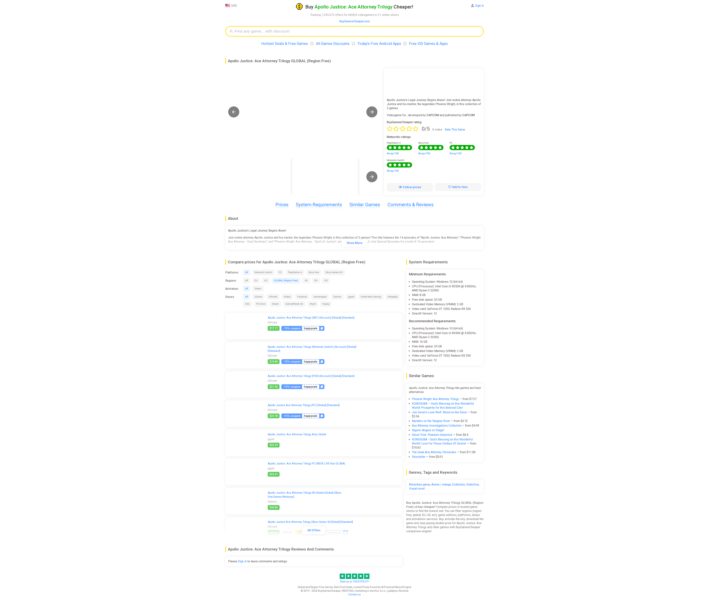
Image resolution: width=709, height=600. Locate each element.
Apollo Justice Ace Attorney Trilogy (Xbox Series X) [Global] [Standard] (310, 522)
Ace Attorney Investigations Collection (436, 425)
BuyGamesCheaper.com (354, 21)
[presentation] (371, 176)
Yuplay (325, 303)
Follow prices (412, 187)
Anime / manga (441, 484)
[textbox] (357, 31)
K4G (247, 303)
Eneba (287, 296)
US (265, 280)
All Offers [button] (314, 530)
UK (306, 280)
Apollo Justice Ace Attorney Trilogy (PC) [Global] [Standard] (304, 405)
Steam (258, 288)
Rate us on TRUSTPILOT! (354, 581)
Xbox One (314, 272)
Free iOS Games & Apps (428, 43)
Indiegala (393, 296)
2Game (258, 296)
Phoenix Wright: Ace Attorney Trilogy (435, 399)
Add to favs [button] (460, 187)
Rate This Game (455, 129)
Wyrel (313, 303)
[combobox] (357, 31)
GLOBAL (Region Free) (286, 280)
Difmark (273, 296)
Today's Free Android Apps (379, 43)
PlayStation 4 (295, 272)
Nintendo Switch (263, 272)
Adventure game (419, 484)
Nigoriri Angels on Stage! (428, 430)
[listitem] (258, 176)
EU (256, 280)
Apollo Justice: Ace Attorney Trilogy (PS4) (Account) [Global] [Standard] (311, 376)
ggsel (351, 296)
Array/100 (393, 153)
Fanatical (302, 296)
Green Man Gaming (371, 296)
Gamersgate (320, 296)
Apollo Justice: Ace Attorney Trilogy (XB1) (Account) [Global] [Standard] (311, 317)
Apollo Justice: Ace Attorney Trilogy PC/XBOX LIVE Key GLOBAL (307, 463)
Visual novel (417, 488)
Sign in (479, 5)
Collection (458, 484)
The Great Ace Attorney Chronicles (434, 452)
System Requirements (319, 204)
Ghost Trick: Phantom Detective (432, 435)
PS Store (260, 303)
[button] (233, 111)
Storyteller (418, 457)
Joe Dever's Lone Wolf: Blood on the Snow (439, 412)
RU (316, 280)
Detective (472, 484)
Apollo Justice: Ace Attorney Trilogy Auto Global (297, 434)
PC (280, 272)
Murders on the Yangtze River (431, 421)
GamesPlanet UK (294, 303)
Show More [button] (354, 243)
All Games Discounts (333, 43)
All (246, 272)
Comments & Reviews (410, 204)
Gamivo (337, 296)
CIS (326, 280)
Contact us (354, 594)
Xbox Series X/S (334, 272)
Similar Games (364, 204)
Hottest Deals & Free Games (284, 43)
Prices (281, 204)
